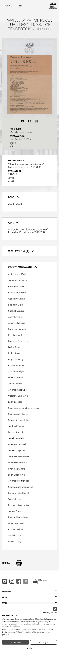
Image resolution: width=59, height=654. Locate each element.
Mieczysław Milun (17, 329)
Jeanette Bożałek (17, 280)
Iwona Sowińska (16, 468)
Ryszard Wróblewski (18, 517)
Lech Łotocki (15, 401)
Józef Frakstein (16, 438)
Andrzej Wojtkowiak (18, 480)
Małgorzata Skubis (18, 414)
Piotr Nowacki (15, 335)
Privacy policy (50, 612)
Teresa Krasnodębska (19, 420)
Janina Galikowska (18, 456)
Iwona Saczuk (15, 432)
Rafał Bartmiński (16, 274)
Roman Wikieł (15, 529)
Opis (11, 222)
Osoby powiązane (20, 267)
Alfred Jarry (14, 535)
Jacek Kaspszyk (16, 450)
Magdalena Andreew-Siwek (23, 407)
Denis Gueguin (16, 541)
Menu (7, 6)
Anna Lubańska (16, 322)
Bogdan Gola (15, 304)
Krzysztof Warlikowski (19, 492)
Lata (11, 196)
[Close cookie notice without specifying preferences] (55, 609)
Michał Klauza (16, 310)
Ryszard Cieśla (16, 286)
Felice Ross (14, 347)
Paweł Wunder (16, 365)
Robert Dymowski (17, 292)
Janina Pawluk (16, 426)
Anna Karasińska (17, 523)
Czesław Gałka (16, 298)
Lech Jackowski (16, 474)
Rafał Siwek (14, 353)
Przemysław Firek (17, 444)
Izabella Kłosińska (17, 462)
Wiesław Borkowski (18, 395)
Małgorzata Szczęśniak (20, 486)
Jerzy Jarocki (15, 383)
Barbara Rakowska (18, 505)
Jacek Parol (14, 511)
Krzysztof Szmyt (16, 359)
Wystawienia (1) (19, 251)
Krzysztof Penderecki (19, 341)
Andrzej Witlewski (17, 389)
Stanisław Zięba (16, 371)
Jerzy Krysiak (15, 316)
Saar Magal (14, 499)
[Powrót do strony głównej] (53, 8)
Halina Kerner (15, 377)
